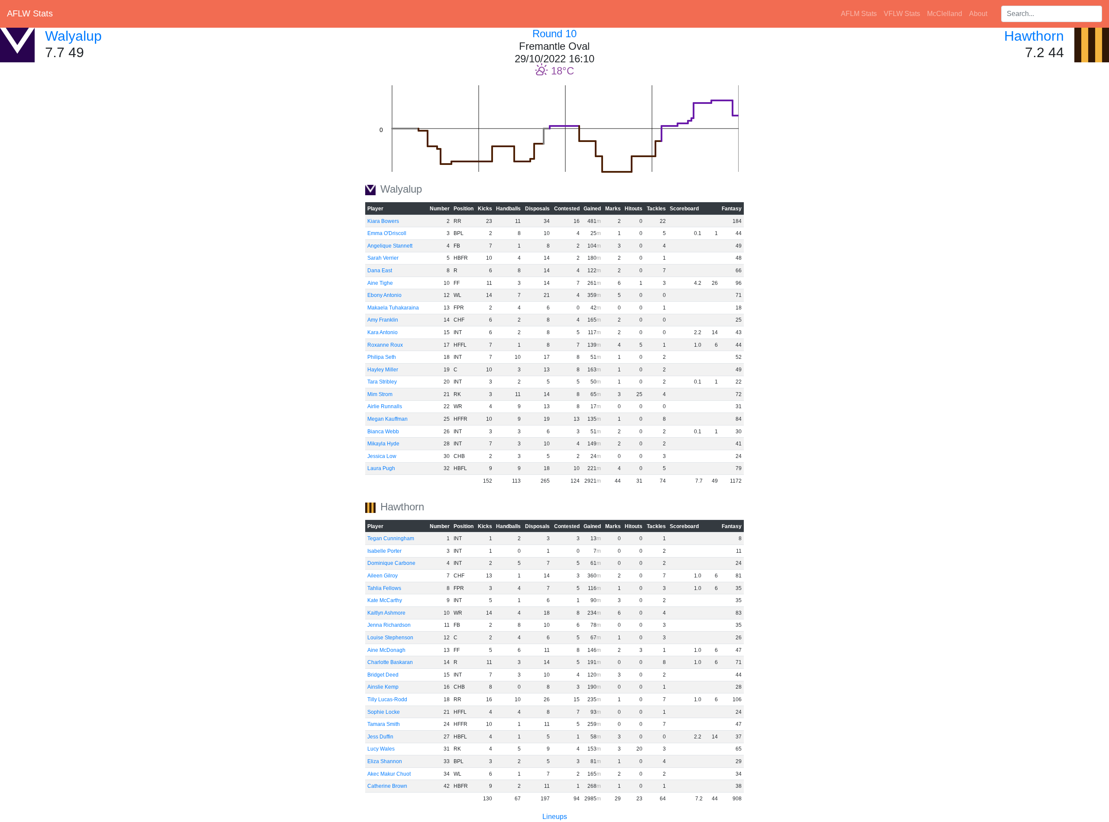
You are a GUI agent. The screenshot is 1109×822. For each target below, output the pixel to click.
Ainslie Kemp (383, 687)
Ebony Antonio (384, 295)
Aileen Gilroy (382, 576)
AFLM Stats (859, 13)
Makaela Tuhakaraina (393, 308)
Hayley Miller (382, 370)
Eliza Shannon (384, 761)
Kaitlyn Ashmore (386, 613)
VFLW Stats (902, 13)
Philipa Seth (381, 357)
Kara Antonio (382, 332)
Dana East (379, 271)
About (978, 13)
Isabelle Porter (384, 551)
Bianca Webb (383, 432)
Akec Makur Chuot (389, 774)
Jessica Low (381, 456)
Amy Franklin (382, 320)
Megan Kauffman (387, 419)
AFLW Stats (30, 13)
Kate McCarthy (384, 600)
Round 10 (554, 33)
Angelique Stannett (389, 246)
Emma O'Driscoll (386, 233)
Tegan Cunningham (390, 538)
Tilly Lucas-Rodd (387, 699)
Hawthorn (1034, 36)
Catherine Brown (387, 786)
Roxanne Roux (385, 345)
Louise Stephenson (390, 638)
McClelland (944, 13)
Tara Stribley (382, 382)
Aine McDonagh (386, 650)
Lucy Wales (381, 749)
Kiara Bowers (383, 221)
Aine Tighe (380, 283)
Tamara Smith (383, 724)
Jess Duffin (380, 737)
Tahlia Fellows (384, 588)
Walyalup (73, 36)
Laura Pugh (381, 468)
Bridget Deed (383, 675)
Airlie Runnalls (384, 406)
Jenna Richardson (389, 625)
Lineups (554, 816)
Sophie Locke (383, 712)
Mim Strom (379, 394)
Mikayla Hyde (383, 444)
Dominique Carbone (391, 563)
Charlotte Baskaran (390, 662)
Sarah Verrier (383, 258)
